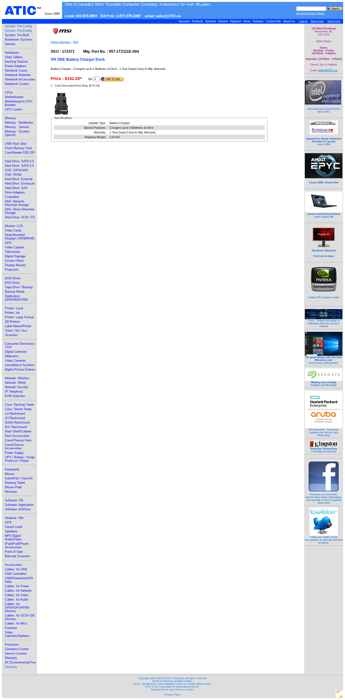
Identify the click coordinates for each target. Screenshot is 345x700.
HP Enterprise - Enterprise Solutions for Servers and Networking (324, 432)
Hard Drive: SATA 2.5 (19, 165)
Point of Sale (14, 551)
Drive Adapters (15, 192)
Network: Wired (15, 382)
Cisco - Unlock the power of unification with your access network (324, 323)
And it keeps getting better (324, 360)
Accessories (13, 565)
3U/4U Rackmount (17, 422)
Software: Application (19, 505)
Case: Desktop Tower (19, 404)
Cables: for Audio (16, 599)
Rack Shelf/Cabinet (18, 431)
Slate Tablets (14, 57)
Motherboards (14, 97)
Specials (184, 21)
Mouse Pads (13, 487)
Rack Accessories (17, 436)
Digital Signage (15, 256)
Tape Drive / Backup (19, 287)
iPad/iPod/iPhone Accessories (16, 545)
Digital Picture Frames (20, 369)
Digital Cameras (16, 351)
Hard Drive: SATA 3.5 (19, 161)
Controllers (12, 197)
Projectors (12, 269)
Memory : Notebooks (19, 122)
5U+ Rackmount (16, 427)
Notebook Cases (16, 70)
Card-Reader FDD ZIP (20, 152)
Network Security (16, 387)
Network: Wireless (17, 378)
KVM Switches (15, 396)
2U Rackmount (15, 418)
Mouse (9, 474)
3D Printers (12, 321)
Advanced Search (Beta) (310, 13)
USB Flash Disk (16, 143)
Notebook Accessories (20, 79)
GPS (8, 522)
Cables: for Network (18, 590)
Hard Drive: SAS (16, 188)
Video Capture (14, 247)
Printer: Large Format (19, 317)
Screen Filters (14, 260)
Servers (223, 21)
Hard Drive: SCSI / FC (20, 217)
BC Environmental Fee (20, 662)
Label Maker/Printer (18, 326)
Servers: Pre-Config (18, 30)
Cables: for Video (16, 595)
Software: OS (14, 500)
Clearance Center (16, 649)
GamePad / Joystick (19, 478)
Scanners (11, 335)
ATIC (32, 11)
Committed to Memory (323, 450)
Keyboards (12, 469)
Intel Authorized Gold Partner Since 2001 (323, 110)
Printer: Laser (14, 308)
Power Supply (14, 452)
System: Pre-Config (18, 26)
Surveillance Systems (20, 365)
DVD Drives (13, 278)
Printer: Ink (12, 312)
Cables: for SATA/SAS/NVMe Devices (17, 607)
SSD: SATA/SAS (16, 170)
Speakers (11, 531)
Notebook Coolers (17, 84)
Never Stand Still (324, 215)
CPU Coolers (14, 109)
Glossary (11, 667)
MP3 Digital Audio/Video (13, 537)
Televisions (12, 252)
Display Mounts (15, 265)
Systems (210, 21)
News (247, 21)
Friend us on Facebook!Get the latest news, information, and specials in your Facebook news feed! (323, 498)
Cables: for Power (17, 586)
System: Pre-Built (17, 35)
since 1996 (323, 141)
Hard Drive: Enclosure (20, 183)
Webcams (12, 356)
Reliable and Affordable (324, 383)
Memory (10, 118)
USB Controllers (16, 573)
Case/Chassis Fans (18, 440)
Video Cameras (15, 360)
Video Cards (13, 230)
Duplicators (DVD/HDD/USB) (16, 297)
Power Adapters (15, 66)
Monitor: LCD (14, 226)
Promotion (12, 644)
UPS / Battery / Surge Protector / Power (20, 458)
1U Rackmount (15, 413)
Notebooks (12, 52)
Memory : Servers (17, 127)
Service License (16, 653)
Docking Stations (16, 61)
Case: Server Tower (18, 409)
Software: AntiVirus (18, 509)
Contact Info (273, 21)
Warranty (11, 658)
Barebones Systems (19, 39)
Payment (235, 21)
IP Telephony (14, 391)
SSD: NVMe (13, 174)
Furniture (11, 628)
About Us (288, 21)
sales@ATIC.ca (327, 70)
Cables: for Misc (16, 623)
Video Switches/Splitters (17, 634)
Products (197, 21)
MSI (75, 42)
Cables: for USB (16, 569)
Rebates (258, 21)
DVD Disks (12, 282)
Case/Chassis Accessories (14, 446)
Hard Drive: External (18, 179)
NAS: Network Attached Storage (17, 203)
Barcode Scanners (17, 556)
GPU (8, 243)
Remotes (11, 491)
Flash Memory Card (18, 148)
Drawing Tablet (15, 482)
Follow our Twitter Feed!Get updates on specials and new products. (324, 540)
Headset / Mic (14, 518)
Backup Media (14, 291)
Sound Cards (14, 527)
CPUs (9, 92)
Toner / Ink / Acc (16, 330)
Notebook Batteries (18, 75)
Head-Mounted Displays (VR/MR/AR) (19, 236)
